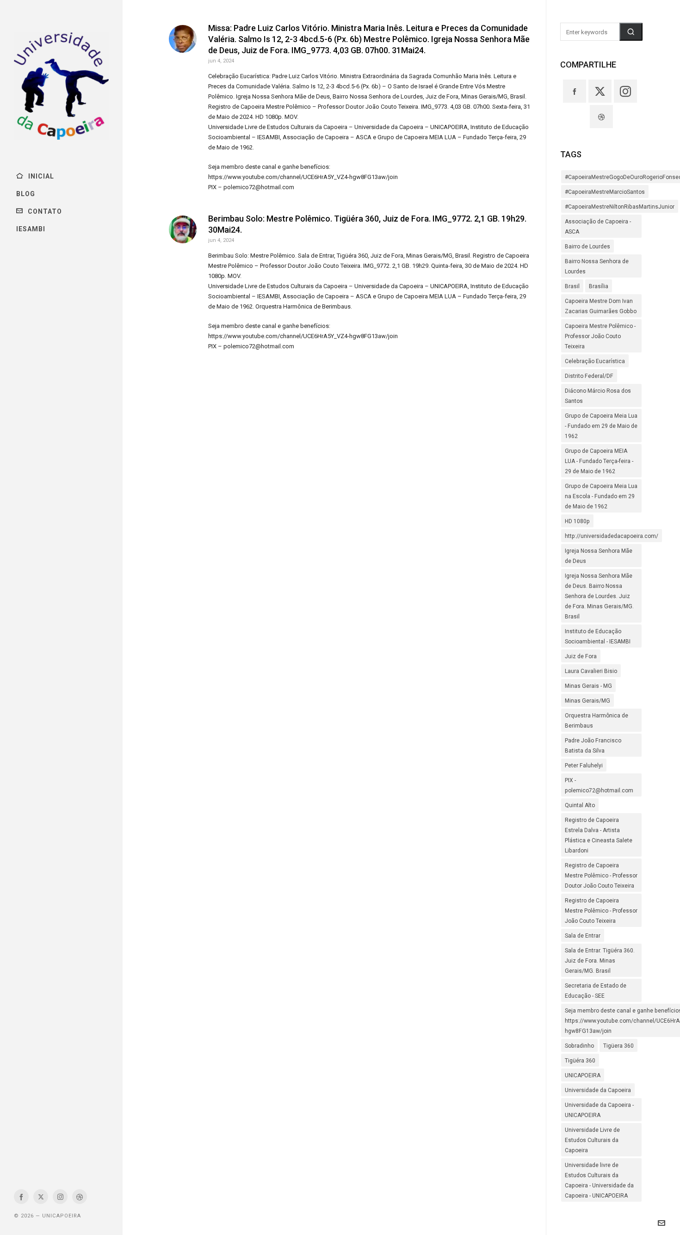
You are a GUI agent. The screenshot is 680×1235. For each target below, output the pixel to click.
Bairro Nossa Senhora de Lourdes (597, 266)
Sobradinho (579, 1046)
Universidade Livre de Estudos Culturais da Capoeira (592, 1140)
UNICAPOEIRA (582, 1075)
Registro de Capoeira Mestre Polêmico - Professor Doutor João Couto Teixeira (601, 875)
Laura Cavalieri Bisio (591, 671)
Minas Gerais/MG (587, 701)
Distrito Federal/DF (589, 376)
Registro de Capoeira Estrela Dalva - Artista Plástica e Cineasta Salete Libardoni (598, 835)
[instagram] (60, 1196)
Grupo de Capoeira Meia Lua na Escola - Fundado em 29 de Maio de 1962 (601, 496)
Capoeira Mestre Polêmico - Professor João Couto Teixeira (600, 336)
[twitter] (40, 1196)
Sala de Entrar (582, 935)
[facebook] (21, 1196)
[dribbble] (79, 1196)
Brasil (572, 286)
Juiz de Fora (581, 656)
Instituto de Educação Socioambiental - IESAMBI (598, 636)
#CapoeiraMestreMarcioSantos (605, 192)
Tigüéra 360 (580, 1060)
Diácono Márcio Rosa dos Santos (598, 396)
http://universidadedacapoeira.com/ (611, 536)
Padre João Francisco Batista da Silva (593, 745)
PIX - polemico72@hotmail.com (599, 785)
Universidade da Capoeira (598, 1090)
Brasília (598, 286)
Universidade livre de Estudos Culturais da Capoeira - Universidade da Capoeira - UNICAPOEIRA (599, 1180)
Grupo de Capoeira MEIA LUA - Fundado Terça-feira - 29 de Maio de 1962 (599, 461)
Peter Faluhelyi (584, 765)
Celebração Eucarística (595, 361)
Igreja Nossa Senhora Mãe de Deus (598, 556)
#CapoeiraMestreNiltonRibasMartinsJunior (619, 207)
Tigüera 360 (618, 1046)
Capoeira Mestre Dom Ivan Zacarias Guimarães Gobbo (601, 306)
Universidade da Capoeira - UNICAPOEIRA (599, 1110)
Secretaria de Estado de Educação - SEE (595, 990)
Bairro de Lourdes (587, 246)
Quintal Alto (580, 805)
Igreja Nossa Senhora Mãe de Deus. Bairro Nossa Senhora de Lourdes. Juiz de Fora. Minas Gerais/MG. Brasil (599, 596)
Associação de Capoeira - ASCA (598, 226)
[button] (631, 32)
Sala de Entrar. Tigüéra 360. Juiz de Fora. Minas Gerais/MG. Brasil (600, 960)
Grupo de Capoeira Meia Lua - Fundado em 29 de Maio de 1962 (601, 426)
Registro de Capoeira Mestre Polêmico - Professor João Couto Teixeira (601, 910)
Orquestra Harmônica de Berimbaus (596, 720)
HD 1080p (577, 521)
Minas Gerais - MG (588, 686)
